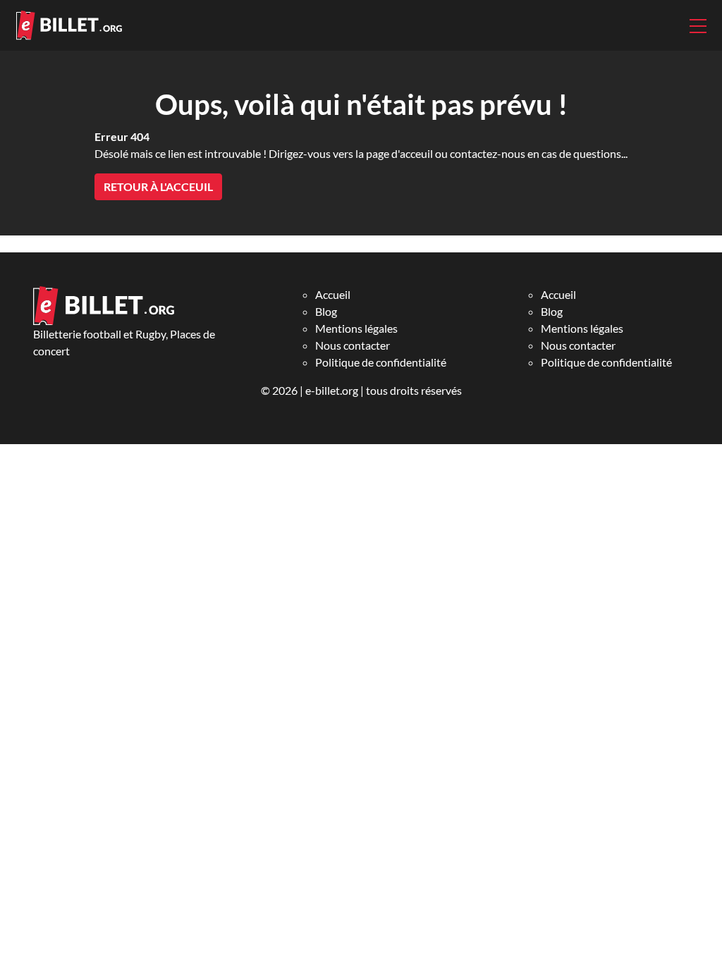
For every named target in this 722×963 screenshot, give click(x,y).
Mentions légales (356, 328)
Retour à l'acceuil (158, 186)
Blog (326, 311)
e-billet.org (331, 390)
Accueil (332, 294)
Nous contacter (352, 345)
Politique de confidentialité (380, 362)
